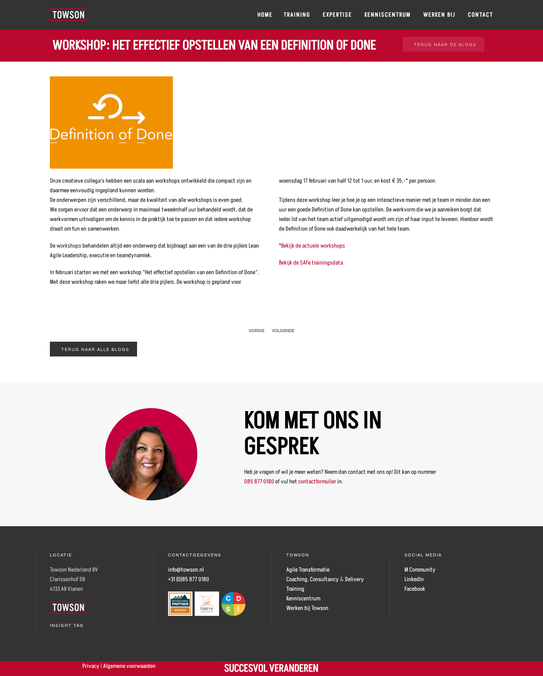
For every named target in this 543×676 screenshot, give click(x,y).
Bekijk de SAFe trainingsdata (311, 263)
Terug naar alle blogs (95, 349)
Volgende (283, 330)
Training (297, 15)
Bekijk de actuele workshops (313, 246)
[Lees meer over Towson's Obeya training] (207, 603)
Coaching (296, 579)
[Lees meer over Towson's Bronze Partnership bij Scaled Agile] (180, 603)
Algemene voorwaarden (129, 666)
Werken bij (439, 15)
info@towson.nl (186, 570)
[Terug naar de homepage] (68, 15)
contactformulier (317, 481)
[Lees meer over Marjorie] (151, 454)
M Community (420, 570)
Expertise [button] (337, 15)
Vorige (256, 330)
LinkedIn (414, 579)
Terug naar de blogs (445, 44)
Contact (480, 15)
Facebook (414, 589)
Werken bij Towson (307, 608)
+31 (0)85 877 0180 (188, 579)
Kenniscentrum (388, 15)
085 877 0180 (259, 481)
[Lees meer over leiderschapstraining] (233, 603)
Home (265, 15)
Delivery (354, 579)
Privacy (90, 666)
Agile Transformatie (307, 570)
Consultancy (324, 579)
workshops (69, 246)
